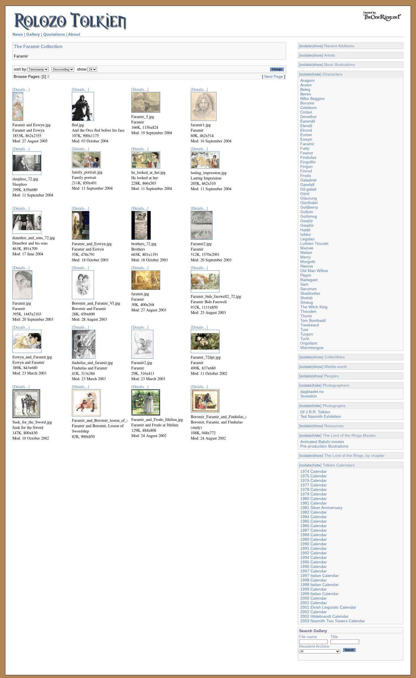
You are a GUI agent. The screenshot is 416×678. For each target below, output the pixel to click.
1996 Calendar (313, 566)
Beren (305, 94)
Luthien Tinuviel (314, 243)
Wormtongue (311, 347)
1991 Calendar (313, 548)
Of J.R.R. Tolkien (315, 412)
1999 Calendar (313, 589)
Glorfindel (309, 202)
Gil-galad (308, 189)
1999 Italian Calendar (319, 593)
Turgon (306, 334)
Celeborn (308, 107)
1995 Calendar (313, 562)
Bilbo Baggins (312, 98)
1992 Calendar (313, 553)
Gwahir (306, 221)
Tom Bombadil (313, 320)
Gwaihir (307, 225)
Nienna (306, 266)
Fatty (304, 148)
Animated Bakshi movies (322, 441)
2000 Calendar (313, 598)
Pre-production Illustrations (324, 446)
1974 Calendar (313, 471)
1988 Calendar (313, 534)
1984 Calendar (313, 516)
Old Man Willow (314, 270)
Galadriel (308, 180)
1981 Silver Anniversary (321, 507)
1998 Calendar (313, 580)
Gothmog (308, 216)
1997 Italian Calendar (319, 575)
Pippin (305, 275)
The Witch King (313, 307)
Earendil (307, 121)
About (74, 34)
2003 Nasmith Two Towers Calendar (332, 621)
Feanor (306, 153)
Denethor (308, 116)
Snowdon (308, 396)
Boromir (307, 103)
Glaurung (308, 198)
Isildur (305, 234)
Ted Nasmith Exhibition (320, 416)
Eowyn (306, 139)
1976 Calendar (313, 480)
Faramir (307, 144)
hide (316, 74)
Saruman (308, 288)
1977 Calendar (313, 485)
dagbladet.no (312, 391)
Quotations (54, 34)
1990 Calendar (313, 544)
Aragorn (307, 80)
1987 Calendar (313, 530)
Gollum (306, 211)
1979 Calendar (313, 494)
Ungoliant (308, 343)
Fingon (306, 166)
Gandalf (307, 184)
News (17, 34)
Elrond (306, 130)
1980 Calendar (313, 498)
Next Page (273, 76)
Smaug (306, 302)
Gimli (304, 193)
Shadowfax (310, 293)
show (317, 46)
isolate (306, 46)
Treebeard (309, 325)
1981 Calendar (313, 503)
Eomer (306, 134)
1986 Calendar (313, 525)
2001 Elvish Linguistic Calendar (328, 607)
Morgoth (307, 261)
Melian (306, 252)
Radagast (309, 279)
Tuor (304, 329)
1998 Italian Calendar (319, 584)
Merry (305, 257)
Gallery (33, 34)
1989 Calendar (313, 539)
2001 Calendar (313, 602)
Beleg (305, 89)
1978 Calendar (313, 489)
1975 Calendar (313, 476)
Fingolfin (308, 162)
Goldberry (309, 207)
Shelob (306, 298)
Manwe (306, 248)
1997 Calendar (313, 571)
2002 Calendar (313, 611)
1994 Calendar (313, 557)
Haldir (305, 230)
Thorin (306, 316)
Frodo (305, 175)
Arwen (306, 85)
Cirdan (306, 112)
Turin (304, 338)
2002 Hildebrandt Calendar (324, 616)
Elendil (306, 125)
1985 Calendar (313, 521)
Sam (304, 284)
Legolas (307, 239)
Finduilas (308, 157)
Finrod (306, 171)
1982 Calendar (313, 512)
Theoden (308, 311)
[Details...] (21, 89)
